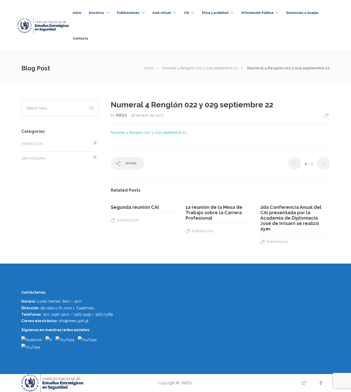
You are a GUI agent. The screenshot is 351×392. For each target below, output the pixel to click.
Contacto (80, 38)
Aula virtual (161, 13)
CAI (186, 13)
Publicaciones (128, 13)
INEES (122, 115)
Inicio (77, 13)
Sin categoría (34, 158)
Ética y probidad (215, 13)
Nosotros (96, 13)
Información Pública (257, 13)
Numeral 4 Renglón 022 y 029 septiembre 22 (200, 68)
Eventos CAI (127, 220)
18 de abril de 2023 (147, 115)
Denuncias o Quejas (302, 13)
